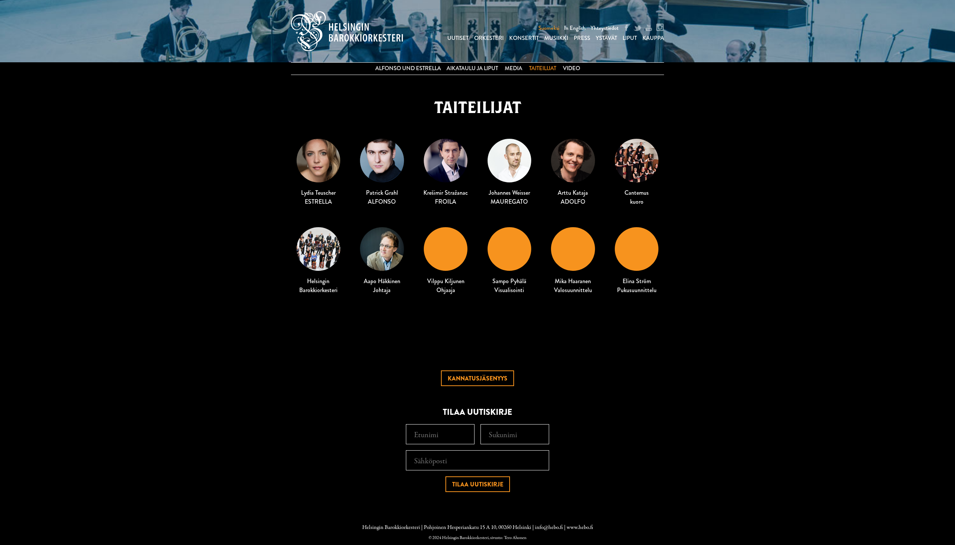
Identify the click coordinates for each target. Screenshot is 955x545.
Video (571, 68)
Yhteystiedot (605, 28)
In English (575, 28)
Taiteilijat (542, 68)
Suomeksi (548, 28)
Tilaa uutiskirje (477, 484)
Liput (630, 38)
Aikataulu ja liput (472, 68)
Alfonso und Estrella (408, 68)
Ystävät (606, 38)
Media (513, 68)
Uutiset (458, 38)
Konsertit (524, 38)
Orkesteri (489, 38)
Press (582, 38)
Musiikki (556, 38)
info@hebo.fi (549, 527)
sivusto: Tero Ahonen (508, 538)
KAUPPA (653, 38)
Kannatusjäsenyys (477, 378)
